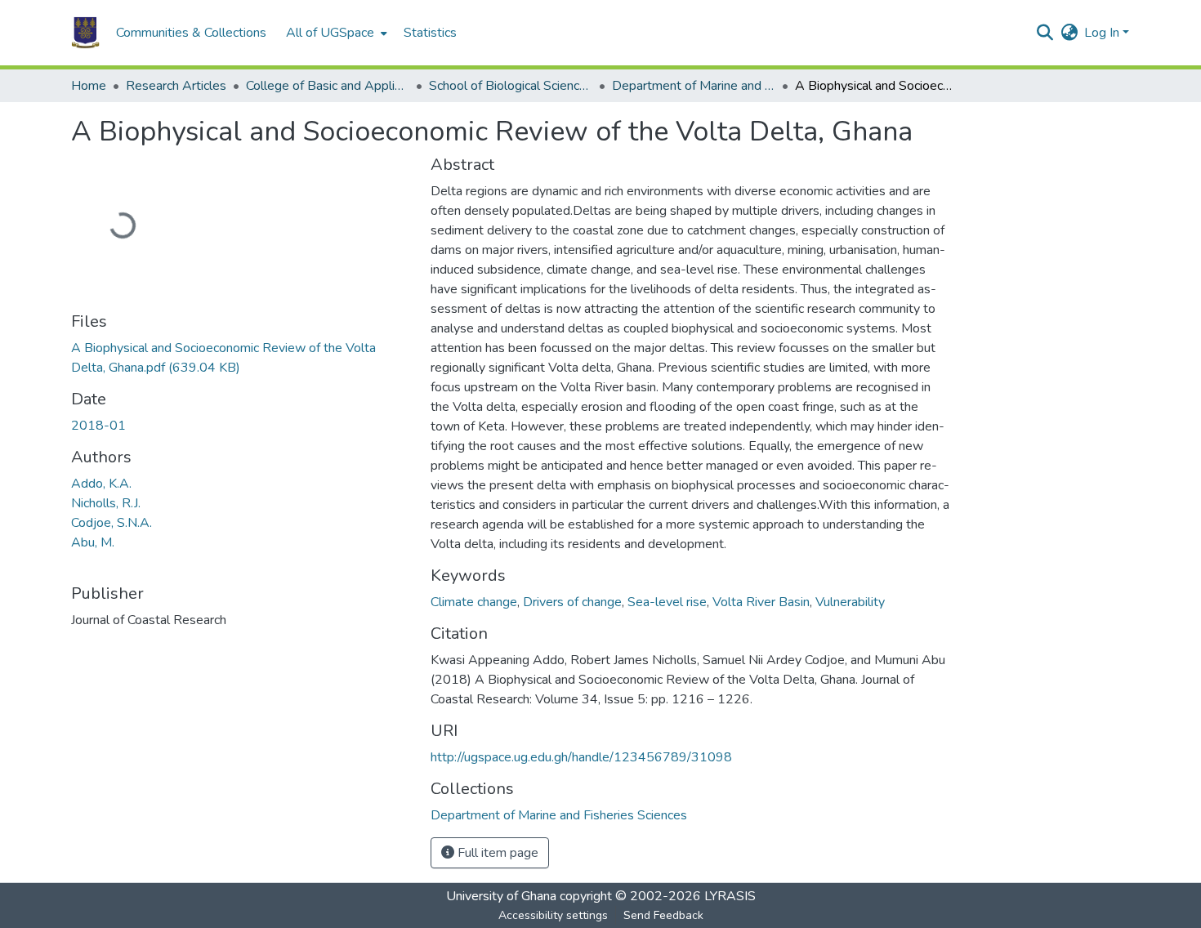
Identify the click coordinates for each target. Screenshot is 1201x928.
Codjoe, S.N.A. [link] (111, 523)
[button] (85, 32)
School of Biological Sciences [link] (510, 86)
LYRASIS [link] (730, 896)
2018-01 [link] (98, 426)
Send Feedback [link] (663, 915)
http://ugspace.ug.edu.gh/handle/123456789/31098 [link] (581, 757)
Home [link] (88, 86)
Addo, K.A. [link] (101, 484)
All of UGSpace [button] (330, 33)
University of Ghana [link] (501, 896)
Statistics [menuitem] (430, 33)
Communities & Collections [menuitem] (191, 33)
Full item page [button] (496, 853)
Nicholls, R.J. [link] (106, 503)
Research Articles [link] (176, 86)
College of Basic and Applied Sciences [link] (327, 86)
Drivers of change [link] (572, 602)
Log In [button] (1103, 33)
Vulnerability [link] (850, 602)
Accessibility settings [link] (553, 915)
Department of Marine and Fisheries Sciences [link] (693, 86)
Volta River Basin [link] (761, 602)
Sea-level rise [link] (667, 602)
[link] (241, 357)
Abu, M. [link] (92, 542)
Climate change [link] (474, 602)
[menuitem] (335, 32)
